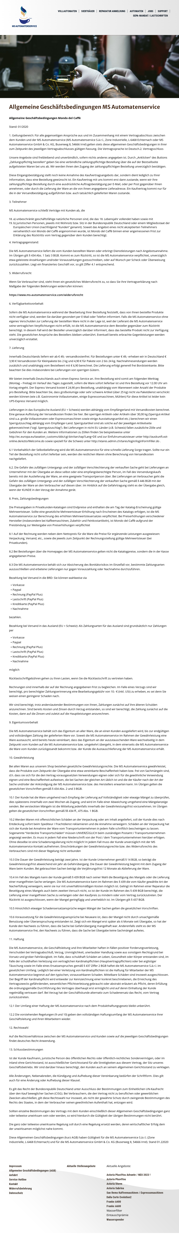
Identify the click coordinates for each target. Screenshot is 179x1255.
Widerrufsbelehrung (20, 1188)
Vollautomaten (67, 11)
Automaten (136, 11)
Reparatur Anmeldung (112, 11)
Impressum (15, 1166)
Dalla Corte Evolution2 (119, 1197)
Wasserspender (115, 1219)
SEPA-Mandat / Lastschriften (150, 15)
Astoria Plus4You (116, 1179)
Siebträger (88, 11)
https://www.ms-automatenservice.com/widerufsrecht (46, 295)
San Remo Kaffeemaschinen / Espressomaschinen (135, 1192)
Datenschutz (16, 1193)
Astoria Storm (114, 1183)
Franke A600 (114, 1206)
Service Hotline (17, 1179)
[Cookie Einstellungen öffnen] (21, 1253)
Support (163, 11)
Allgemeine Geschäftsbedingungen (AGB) (32, 1170)
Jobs (150, 11)
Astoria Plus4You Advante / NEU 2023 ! (128, 1174)
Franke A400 (114, 1201)
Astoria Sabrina (115, 1188)
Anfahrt (13, 1175)
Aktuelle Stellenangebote (81, 1166)
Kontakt (13, 1184)
